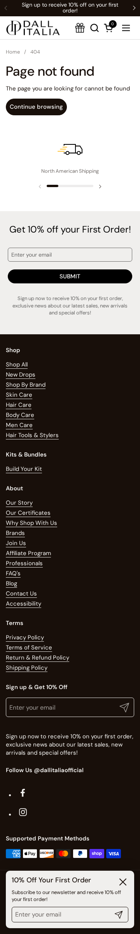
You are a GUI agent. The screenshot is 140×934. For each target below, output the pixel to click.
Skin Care (19, 395)
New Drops (20, 374)
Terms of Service (29, 647)
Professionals (24, 563)
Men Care (19, 425)
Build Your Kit (24, 469)
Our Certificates (28, 513)
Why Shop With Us (31, 523)
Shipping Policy (26, 668)
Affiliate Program (28, 553)
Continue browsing (36, 107)
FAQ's (13, 573)
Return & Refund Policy (37, 657)
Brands (15, 533)
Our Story (19, 503)
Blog (11, 583)
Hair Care (19, 405)
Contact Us (21, 593)
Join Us (16, 543)
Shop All (17, 364)
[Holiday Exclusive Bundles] (80, 28)
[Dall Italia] (33, 28)
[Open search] (94, 28)
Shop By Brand (26, 385)
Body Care (20, 415)
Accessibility (23, 604)
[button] (110, 28)
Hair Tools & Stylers (32, 435)
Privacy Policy (25, 637)
